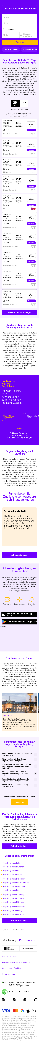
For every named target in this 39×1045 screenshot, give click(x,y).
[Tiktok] (14, 999)
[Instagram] (25, 999)
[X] (3, 999)
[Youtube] (35, 999)
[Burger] (34, 3)
